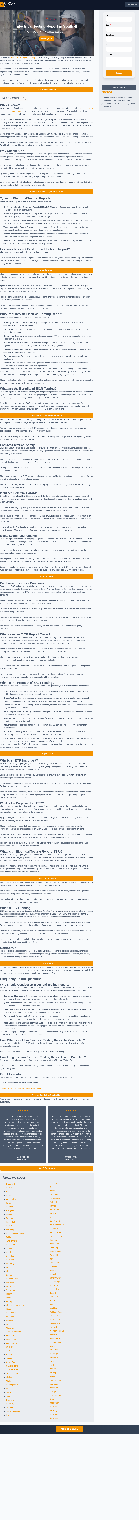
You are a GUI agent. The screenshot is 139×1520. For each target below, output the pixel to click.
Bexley (52, 1399)
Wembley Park (12, 1263)
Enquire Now (47, 754)
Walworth (53, 1202)
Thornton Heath (56, 1236)
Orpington (54, 1391)
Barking (53, 1369)
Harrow (9, 1226)
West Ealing (36, 1088)
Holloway (10, 1404)
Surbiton (9, 1347)
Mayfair (9, 1358)
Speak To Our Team (47, 878)
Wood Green (55, 1210)
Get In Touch (47, 963)
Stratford (53, 1304)
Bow (51, 1259)
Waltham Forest (56, 1312)
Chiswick (10, 1248)
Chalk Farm (11, 1362)
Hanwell (13, 1088)
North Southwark (13, 1411)
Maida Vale (11, 1328)
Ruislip (9, 1252)
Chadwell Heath (56, 1395)
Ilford (52, 1365)
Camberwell (55, 1198)
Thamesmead (55, 1380)
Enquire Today (46, 270)
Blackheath (54, 1308)
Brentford (10, 1218)
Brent (8, 1324)
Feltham (9, 1237)
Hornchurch (54, 1414)
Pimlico (9, 1377)
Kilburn (9, 1309)
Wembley (10, 1229)
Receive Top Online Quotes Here (47, 415)
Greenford (4, 1088)
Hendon (9, 1320)
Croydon (53, 1266)
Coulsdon (54, 1316)
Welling (53, 1372)
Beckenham (55, 1319)
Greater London (56, 1342)
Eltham (52, 1361)
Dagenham (54, 1403)
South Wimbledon (13, 1373)
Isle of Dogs (55, 1282)
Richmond (10, 1245)
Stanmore (10, 1317)
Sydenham (54, 1263)
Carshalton (54, 1229)
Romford (53, 1407)
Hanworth (10, 1260)
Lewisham (54, 1297)
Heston (20, 1088)
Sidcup (52, 1376)
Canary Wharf (55, 1278)
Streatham (54, 1194)
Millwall (53, 1274)
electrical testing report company (25, 57)
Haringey (53, 1206)
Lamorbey (54, 1384)
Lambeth (10, 1415)
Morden (9, 1396)
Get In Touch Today (47, 90)
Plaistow (53, 1335)
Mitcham (9, 1407)
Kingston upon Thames (16, 1305)
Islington (53, 1183)
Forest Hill (54, 1255)
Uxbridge (10, 1256)
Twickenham (11, 1241)
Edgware (10, 1335)
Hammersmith (12, 1279)
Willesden (10, 1282)
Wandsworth (11, 1343)
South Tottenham (57, 1225)
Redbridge (54, 1354)
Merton (9, 1381)
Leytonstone (55, 1327)
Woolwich (54, 1357)
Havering (53, 1410)
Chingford (54, 1350)
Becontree (54, 1388)
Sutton (52, 1217)
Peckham (54, 1213)
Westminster (11, 1389)
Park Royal (10, 1222)
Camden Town (12, 1366)
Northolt (9, 1207)
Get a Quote (46, 39)
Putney (9, 1301)
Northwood (10, 1290)
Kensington (11, 1313)
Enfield (52, 1301)
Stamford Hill (55, 1221)
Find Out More (46, 576)
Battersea (10, 1354)
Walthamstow (55, 1323)
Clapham (10, 1400)
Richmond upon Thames (16, 1233)
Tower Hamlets (56, 1251)
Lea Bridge (54, 1247)
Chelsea (9, 1351)
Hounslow (10, 1214)
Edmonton (54, 1285)
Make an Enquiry (69, 1429)
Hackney (53, 1240)
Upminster (54, 1418)
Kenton (9, 1267)
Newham (53, 1346)
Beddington (54, 1244)
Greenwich (54, 1289)
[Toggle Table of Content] (22, 98)
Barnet (52, 1191)
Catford (53, 1293)
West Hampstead (13, 1332)
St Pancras (10, 1392)
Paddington (11, 1339)
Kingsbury (10, 1286)
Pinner (9, 1271)
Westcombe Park (57, 1331)
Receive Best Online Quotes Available (47, 192)
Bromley (53, 1270)
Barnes (9, 1275)
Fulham (9, 1294)
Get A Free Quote (47, 1168)
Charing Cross (12, 1385)
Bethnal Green (56, 1232)
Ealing (8, 1203)
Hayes (27, 1088)
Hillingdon (10, 1210)
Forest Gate (55, 1338)
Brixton (52, 1187)
